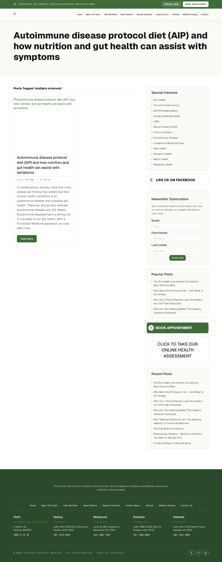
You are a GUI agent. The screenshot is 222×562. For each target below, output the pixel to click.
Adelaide (178, 517)
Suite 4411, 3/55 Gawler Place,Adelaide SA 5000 (189, 528)
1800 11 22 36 (21, 535)
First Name (159, 233)
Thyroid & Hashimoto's (166, 105)
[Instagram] (198, 553)
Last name (159, 245)
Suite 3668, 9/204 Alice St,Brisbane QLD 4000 (147, 528)
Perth (16, 517)
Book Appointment (195, 4)
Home (80, 14)
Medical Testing (190, 14)
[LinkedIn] (206, 553)
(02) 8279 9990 (61, 535)
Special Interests (144, 14)
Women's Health (163, 153)
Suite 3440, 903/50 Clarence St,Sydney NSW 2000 (70, 528)
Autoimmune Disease (166, 137)
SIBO (156, 121)
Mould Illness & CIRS (165, 126)
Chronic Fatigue (163, 132)
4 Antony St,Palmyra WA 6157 (22, 528)
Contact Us (186, 505)
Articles (175, 14)
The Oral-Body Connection (169, 428)
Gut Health (160, 99)
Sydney (58, 517)
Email (155, 220)
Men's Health (161, 159)
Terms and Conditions (110, 552)
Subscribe (177, 257)
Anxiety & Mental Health (167, 116)
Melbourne (100, 517)
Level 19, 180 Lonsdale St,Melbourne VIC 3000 (106, 528)
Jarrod (46, 179)
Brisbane (139, 517)
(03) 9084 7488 (101, 535)
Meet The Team (93, 14)
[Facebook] (191, 553)
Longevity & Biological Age (169, 143)
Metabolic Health (163, 164)
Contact (205, 14)
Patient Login (171, 4)
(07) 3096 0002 (141, 535)
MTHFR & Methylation (166, 110)
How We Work (110, 14)
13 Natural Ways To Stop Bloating (172, 443)
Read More (27, 238)
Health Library (162, 14)
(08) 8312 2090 (181, 535)
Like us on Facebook (175, 180)
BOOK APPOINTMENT (174, 328)
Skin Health (160, 148)
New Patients (127, 14)
